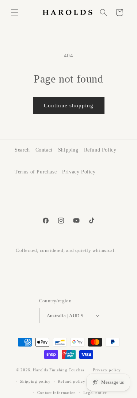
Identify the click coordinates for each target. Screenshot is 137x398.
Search (22, 150)
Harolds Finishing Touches (58, 370)
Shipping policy (35, 381)
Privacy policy (107, 370)
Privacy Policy (78, 172)
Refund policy (71, 381)
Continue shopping (69, 105)
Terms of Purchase (36, 172)
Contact (44, 150)
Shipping (68, 150)
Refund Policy (100, 150)
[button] (15, 12)
